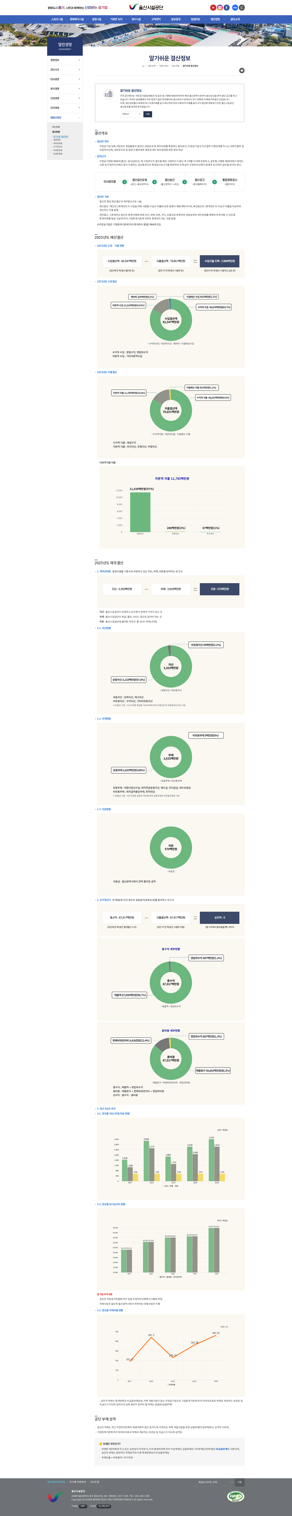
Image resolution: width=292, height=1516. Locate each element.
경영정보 (54, 60)
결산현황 (56, 132)
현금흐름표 (57, 154)
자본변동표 (57, 150)
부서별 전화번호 (78, 1482)
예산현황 (56, 127)
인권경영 (54, 98)
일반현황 (57, 140)
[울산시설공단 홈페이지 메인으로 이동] (77, 7)
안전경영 (54, 108)
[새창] (213, 7)
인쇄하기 (242, 70)
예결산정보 (55, 117)
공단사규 (54, 69)
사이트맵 (94, 1482)
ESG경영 (54, 79)
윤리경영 (54, 88)
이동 (148, 114)
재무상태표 (57, 143)
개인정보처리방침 (56, 1482)
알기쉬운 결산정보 (60, 136)
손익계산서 (57, 147)
